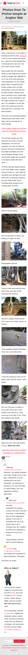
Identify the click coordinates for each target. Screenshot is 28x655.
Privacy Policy (16, 648)
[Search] (19, 641)
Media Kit (14, 650)
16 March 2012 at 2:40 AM (12, 470)
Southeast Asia (8, 26)
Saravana (10, 548)
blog (13, 593)
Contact (24, 648)
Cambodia (14, 26)
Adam (8, 456)
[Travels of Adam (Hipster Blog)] (11, 3)
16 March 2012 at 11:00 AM (15, 503)
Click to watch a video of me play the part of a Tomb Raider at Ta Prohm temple (14, 131)
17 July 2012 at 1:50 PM (12, 551)
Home (2, 26)
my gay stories (9, 613)
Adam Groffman (6, 648)
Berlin (14, 595)
